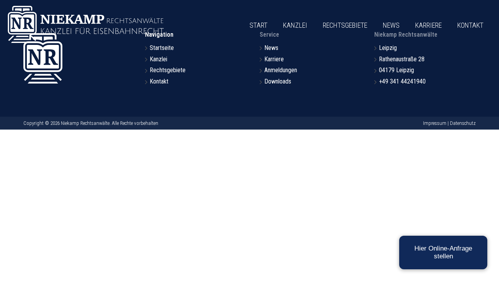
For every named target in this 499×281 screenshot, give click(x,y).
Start (258, 25)
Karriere (428, 25)
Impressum (434, 123)
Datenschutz (463, 123)
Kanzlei (295, 25)
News (391, 25)
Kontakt (470, 25)
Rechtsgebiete (345, 25)
